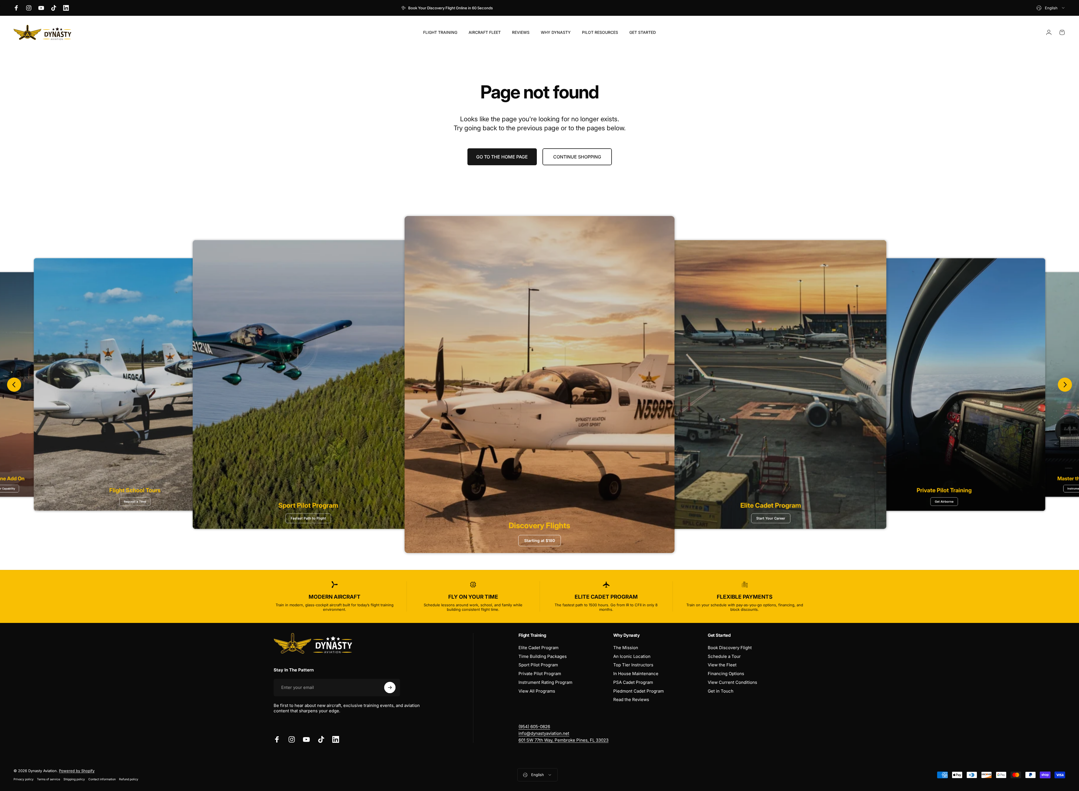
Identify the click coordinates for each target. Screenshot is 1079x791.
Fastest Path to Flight (308, 518)
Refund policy (128, 779)
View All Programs (536, 691)
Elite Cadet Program (538, 647)
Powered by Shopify (77, 770)
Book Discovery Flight (730, 647)
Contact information (102, 779)
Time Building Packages (542, 656)
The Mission (625, 647)
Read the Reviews (631, 699)
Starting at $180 (539, 540)
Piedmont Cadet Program (638, 691)
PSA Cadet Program (633, 682)
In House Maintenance (635, 673)
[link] (563, 740)
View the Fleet (722, 664)
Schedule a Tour (724, 656)
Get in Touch (720, 691)
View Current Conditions (732, 682)
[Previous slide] (14, 385)
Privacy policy (24, 779)
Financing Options (726, 673)
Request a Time (135, 501)
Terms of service (48, 779)
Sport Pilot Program (538, 664)
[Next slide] (1065, 385)
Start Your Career (770, 518)
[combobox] (1050, 8)
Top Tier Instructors (633, 664)
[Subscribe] (389, 687)
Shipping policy (74, 779)
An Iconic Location (632, 656)
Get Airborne (944, 501)
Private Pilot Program (539, 673)
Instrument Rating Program (545, 682)
